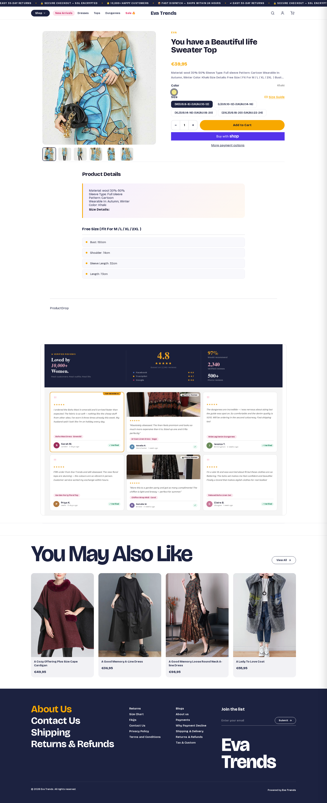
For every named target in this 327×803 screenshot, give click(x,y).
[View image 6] (127, 154)
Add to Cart (242, 125)
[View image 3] (80, 154)
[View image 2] (65, 154)
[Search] (272, 13)
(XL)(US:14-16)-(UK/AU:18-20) (194, 112)
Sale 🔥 (130, 13)
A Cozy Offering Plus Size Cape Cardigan (56, 663)
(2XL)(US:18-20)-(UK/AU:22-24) (242, 112)
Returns (135, 708)
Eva (174, 32)
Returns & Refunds (72, 744)
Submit (283, 720)
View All (281, 560)
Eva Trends (289, 790)
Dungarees (112, 13)
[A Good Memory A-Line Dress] (129, 615)
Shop (38, 13)
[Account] (282, 13)
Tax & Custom (186, 742)
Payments (183, 720)
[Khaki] (174, 92)
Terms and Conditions (145, 737)
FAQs (132, 720)
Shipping (50, 732)
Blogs (180, 708)
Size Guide (277, 97)
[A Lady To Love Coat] (264, 615)
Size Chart (136, 714)
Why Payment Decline (191, 725)
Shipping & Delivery (189, 731)
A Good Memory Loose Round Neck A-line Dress (195, 663)
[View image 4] (96, 154)
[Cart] (292, 13)
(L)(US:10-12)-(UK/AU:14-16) (235, 104)
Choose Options (64, 652)
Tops (97, 13)
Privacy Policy (139, 731)
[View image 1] (49, 154)
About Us (51, 709)
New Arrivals (63, 13)
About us (182, 714)
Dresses (83, 13)
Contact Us (55, 720)
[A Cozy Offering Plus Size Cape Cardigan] (62, 615)
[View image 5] (111, 154)
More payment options (227, 145)
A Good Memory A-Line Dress (122, 661)
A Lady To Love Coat (250, 661)
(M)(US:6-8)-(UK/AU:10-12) (192, 104)
